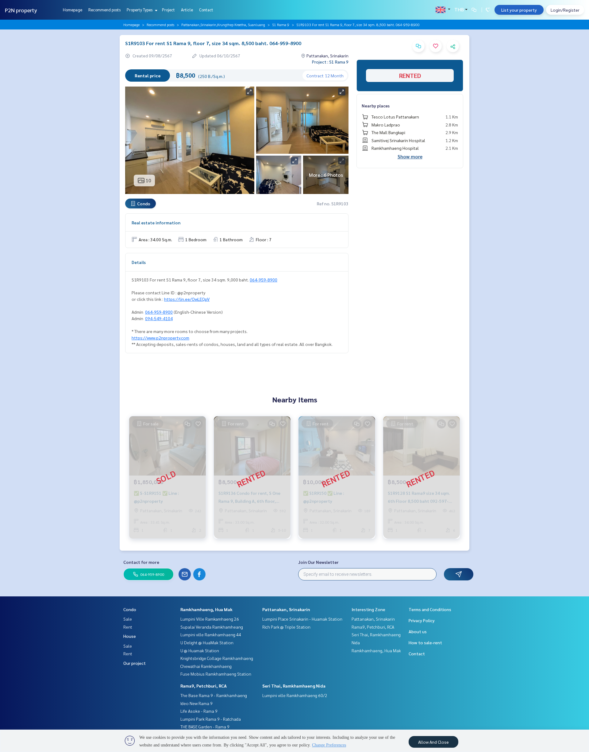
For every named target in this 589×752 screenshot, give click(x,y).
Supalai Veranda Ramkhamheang (211, 627)
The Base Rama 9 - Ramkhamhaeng (213, 695)
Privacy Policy (422, 620)
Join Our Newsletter (318, 562)
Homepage (72, 9)
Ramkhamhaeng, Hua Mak (206, 609)
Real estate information (156, 222)
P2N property (21, 10)
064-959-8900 (263, 279)
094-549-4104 (159, 318)
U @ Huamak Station (199, 650)
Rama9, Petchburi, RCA (203, 685)
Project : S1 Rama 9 (330, 61)
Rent (127, 627)
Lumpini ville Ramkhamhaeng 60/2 (294, 695)
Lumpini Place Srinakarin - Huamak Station (302, 619)
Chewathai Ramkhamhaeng (206, 666)
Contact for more (141, 562)
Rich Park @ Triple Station (286, 627)
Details (139, 262)
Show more (410, 156)
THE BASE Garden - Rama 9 (204, 726)
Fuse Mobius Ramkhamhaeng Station (215, 673)
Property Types (140, 9)
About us (418, 631)
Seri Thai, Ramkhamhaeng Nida (293, 685)
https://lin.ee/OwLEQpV (187, 299)
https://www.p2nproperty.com (160, 337)
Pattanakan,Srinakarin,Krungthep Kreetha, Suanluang (223, 24)
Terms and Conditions (430, 609)
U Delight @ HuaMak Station (206, 642)
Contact (206, 9)
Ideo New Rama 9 (196, 703)
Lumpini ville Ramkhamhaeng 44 (210, 634)
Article (187, 9)
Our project (134, 663)
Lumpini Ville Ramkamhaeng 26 (209, 619)
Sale (127, 619)
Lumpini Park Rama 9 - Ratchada (210, 719)
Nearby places (376, 105)
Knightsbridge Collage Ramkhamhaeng (216, 658)
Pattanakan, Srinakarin (286, 609)
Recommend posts (104, 9)
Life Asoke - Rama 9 (199, 711)
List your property (519, 10)
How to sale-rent (425, 642)
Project (168, 9)
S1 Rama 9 (280, 24)
